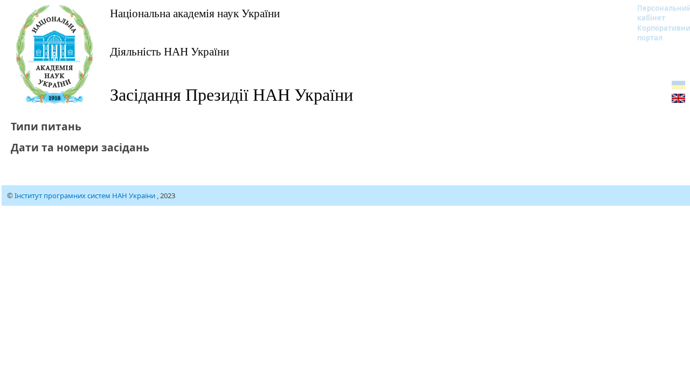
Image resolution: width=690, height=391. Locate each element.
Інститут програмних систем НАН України (86, 195)
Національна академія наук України (195, 12)
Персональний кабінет (657, 13)
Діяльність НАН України (169, 51)
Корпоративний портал (657, 33)
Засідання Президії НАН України (231, 94)
